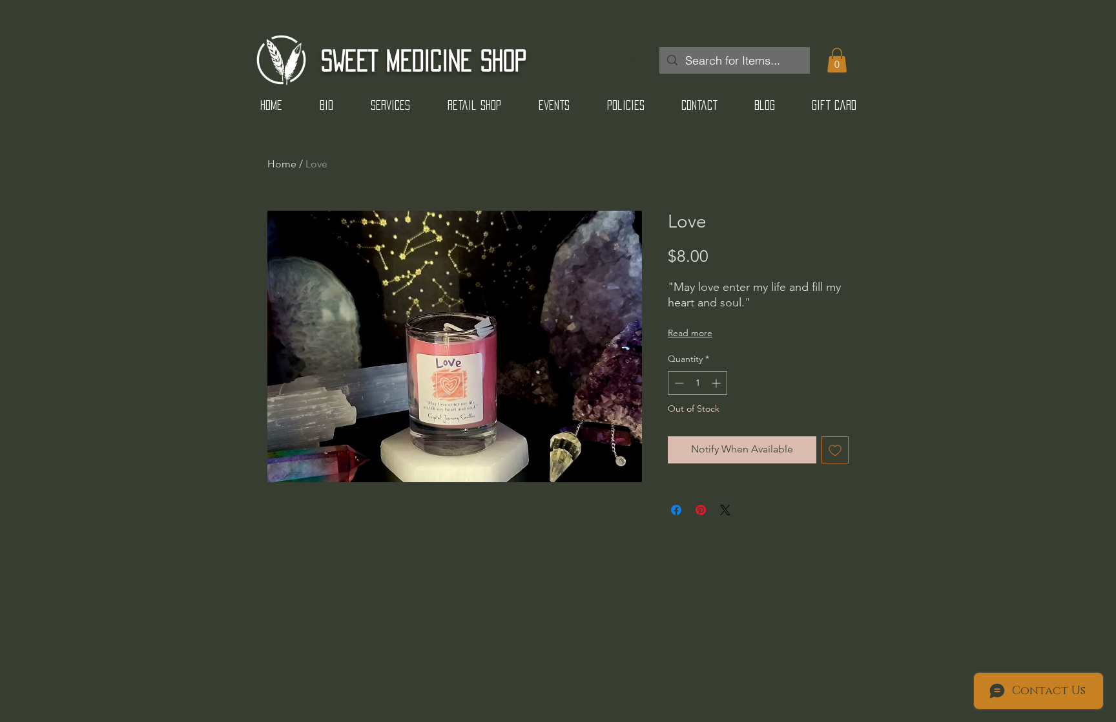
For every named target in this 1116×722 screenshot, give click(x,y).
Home (281, 164)
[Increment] (717, 383)
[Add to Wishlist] (835, 449)
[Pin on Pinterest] (700, 510)
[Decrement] (678, 383)
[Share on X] (725, 510)
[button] (837, 60)
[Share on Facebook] (676, 510)
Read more (690, 333)
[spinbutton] (697, 383)
